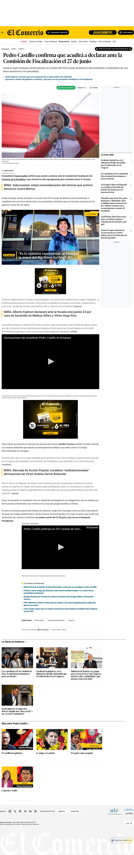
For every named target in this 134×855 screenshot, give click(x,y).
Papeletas (93, 42)
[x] (15, 811)
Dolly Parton (83, 42)
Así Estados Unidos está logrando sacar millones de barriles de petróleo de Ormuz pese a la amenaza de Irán (114, 188)
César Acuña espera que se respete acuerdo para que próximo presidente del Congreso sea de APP (60, 610)
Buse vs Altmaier (51, 42)
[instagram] (20, 811)
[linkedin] (30, 811)
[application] (50, 361)
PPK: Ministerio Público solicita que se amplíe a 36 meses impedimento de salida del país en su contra (60, 604)
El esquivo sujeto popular (82, 753)
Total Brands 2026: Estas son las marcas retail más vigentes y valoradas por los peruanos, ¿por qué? (114, 220)
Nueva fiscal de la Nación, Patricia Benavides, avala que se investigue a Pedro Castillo (60, 587)
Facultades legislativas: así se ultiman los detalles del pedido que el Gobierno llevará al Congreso (113, 164)
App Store (61, 811)
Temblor (74, 42)
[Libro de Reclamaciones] (129, 811)
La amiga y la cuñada (45, 753)
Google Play (75, 811)
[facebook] (10, 811)
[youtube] (25, 811)
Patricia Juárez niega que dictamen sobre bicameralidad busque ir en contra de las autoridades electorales (59, 591)
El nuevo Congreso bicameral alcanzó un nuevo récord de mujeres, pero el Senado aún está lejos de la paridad (114, 234)
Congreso (71, 620)
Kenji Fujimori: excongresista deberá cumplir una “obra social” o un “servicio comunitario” (17, 711)
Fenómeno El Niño (36, 42)
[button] (50, 361)
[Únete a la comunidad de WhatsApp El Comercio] (66, 88)
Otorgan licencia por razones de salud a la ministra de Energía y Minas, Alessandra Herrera (58, 598)
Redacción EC (8, 170)
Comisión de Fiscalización (56, 620)
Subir (127, 823)
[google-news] (35, 811)
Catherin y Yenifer (10, 790)
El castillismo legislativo (12, 753)
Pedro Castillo (39, 620)
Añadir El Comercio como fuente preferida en (113, 49)
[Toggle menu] (2, 32)
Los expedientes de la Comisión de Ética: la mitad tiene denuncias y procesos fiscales (114, 176)
